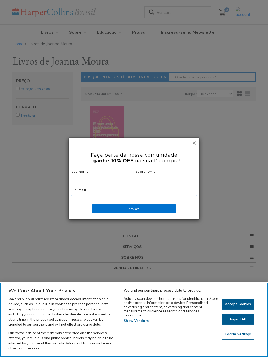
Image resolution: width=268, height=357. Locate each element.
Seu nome (80, 172)
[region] (134, 319)
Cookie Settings (238, 334)
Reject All (238, 319)
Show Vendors (136, 321)
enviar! (134, 209)
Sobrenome (145, 172)
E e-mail (78, 190)
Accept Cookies (238, 304)
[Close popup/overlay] (194, 143)
